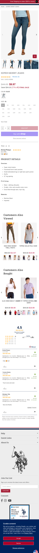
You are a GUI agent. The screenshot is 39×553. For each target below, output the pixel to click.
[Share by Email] (9, 146)
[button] (33, 216)
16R (9, 116)
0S (3, 105)
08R (30, 109)
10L (19, 112)
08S (25, 109)
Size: (3, 101)
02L (24, 105)
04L (3, 109)
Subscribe (5, 490)
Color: (5, 91)
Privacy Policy (28, 533)
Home (2, 6)
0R (7, 105)
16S (3, 116)
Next (36, 34)
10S (9, 112)
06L (19, 109)
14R (30, 112)
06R (14, 109)
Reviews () (15, 76)
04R (34, 105)
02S (13, 105)
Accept (18, 538)
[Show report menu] (35, 366)
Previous (2, 34)
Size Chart (4, 122)
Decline (18, 543)
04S (29, 105)
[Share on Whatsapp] (6, 146)
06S (9, 109)
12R (25, 112)
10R (14, 112)
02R (18, 105)
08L (3, 112)
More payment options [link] (19, 138)
